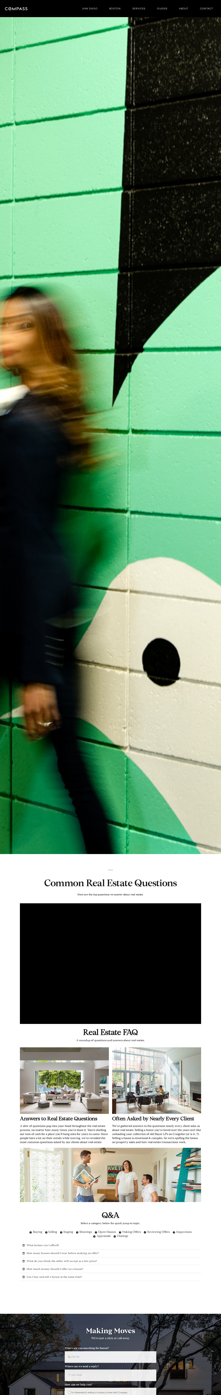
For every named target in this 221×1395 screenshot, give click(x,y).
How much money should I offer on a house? (55, 1269)
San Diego (90, 8)
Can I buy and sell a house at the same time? (54, 1277)
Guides (162, 8)
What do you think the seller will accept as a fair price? (62, 1261)
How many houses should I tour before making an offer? (63, 1253)
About (183, 8)
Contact (206, 8)
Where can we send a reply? (82, 1366)
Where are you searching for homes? (87, 1348)
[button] (110, 1245)
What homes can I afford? (43, 1245)
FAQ (110, 870)
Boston (115, 8)
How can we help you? (78, 1385)
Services (138, 8)
